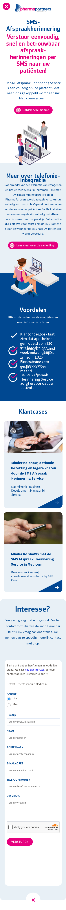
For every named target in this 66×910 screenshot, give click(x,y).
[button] (33, 900)
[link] (33, 552)
